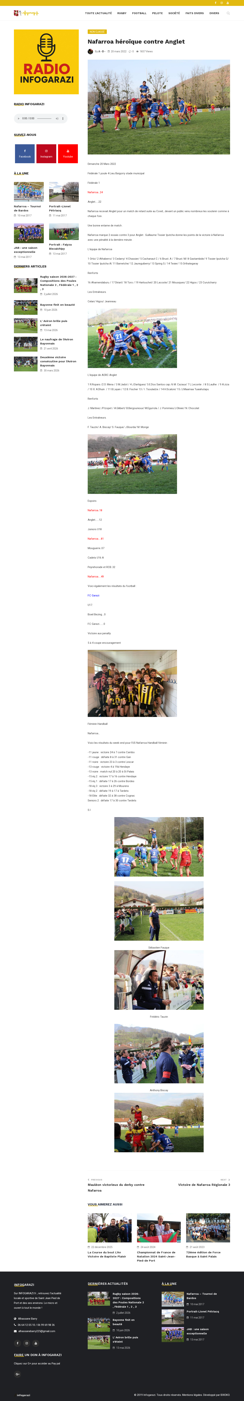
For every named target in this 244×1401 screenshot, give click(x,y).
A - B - (101, 51)
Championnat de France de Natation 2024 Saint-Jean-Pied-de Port (156, 1256)
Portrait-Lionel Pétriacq (60, 208)
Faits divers (195, 13)
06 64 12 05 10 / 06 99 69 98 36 (36, 1325)
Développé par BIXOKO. (216, 1395)
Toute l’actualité (98, 13)
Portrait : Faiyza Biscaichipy (60, 246)
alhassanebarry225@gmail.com (36, 1331)
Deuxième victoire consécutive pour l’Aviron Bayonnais (58, 361)
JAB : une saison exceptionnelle (25, 250)
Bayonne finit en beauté (57, 304)
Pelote (157, 13)
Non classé (97, 31)
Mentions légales (192, 1395)
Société (174, 13)
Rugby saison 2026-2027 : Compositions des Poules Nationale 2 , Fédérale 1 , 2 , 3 (59, 283)
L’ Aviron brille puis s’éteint (53, 323)
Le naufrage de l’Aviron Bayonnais (56, 341)
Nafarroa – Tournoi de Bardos (27, 208)
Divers (214, 13)
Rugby (121, 13)
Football (139, 13)
